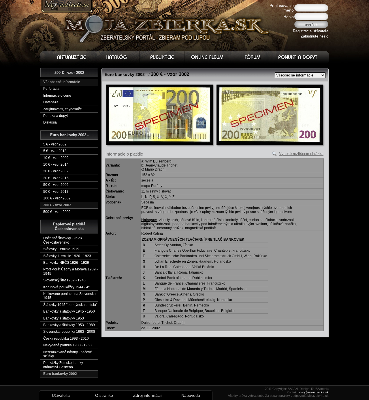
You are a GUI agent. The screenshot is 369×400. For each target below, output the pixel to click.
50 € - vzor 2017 (56, 192)
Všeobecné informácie (61, 82)
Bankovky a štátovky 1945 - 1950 (69, 311)
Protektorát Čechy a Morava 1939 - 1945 (70, 271)
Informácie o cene (57, 96)
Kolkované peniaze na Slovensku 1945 (69, 296)
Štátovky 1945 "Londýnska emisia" (70, 305)
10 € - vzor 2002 (56, 158)
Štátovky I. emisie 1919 (61, 249)
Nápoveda (190, 395)
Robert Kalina (152, 233)
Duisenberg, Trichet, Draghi (162, 323)
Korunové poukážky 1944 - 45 (66, 287)
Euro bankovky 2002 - (61, 374)
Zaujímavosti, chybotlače (62, 109)
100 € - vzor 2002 (57, 198)
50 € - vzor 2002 (56, 185)
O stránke (104, 395)
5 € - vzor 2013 (55, 151)
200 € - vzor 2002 (57, 205)
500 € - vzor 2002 (57, 212)
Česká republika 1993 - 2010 (66, 339)
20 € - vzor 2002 (56, 171)
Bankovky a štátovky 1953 (63, 318)
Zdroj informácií (147, 395)
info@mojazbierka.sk (314, 392)
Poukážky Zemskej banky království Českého (63, 365)
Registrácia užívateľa (310, 31)
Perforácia (51, 89)
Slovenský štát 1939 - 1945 (64, 280)
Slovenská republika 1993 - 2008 (69, 332)
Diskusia (50, 122)
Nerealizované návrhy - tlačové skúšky (67, 354)
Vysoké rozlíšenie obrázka (301, 154)
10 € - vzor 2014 (56, 164)
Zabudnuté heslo (314, 36)
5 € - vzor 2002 (55, 144)
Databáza (51, 102)
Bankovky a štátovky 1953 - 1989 (69, 325)
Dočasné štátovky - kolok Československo (62, 240)
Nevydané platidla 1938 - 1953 (67, 345)
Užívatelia (61, 395)
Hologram (149, 220)
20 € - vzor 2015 (56, 178)
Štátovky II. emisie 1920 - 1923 (67, 256)
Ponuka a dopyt (55, 116)
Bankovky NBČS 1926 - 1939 (66, 263)
